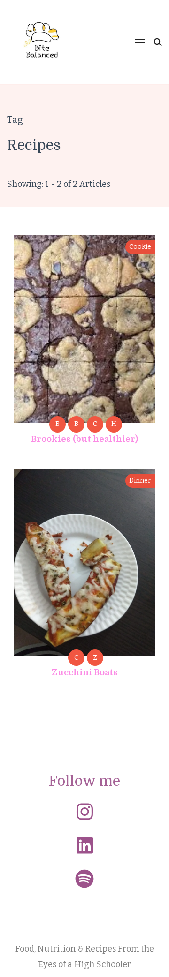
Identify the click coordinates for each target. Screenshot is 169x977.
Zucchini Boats (85, 672)
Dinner (140, 481)
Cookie (140, 247)
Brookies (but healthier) (84, 439)
